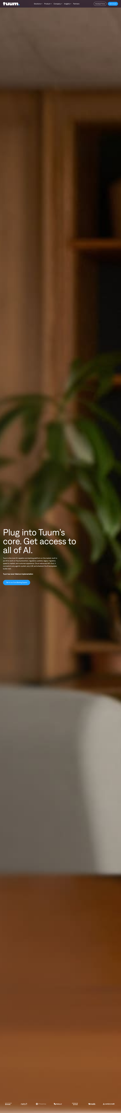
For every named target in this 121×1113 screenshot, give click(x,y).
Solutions (37, 4)
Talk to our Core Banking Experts (16, 582)
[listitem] (30, 574)
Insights (67, 4)
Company (57, 4)
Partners (76, 4)
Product (47, 4)
